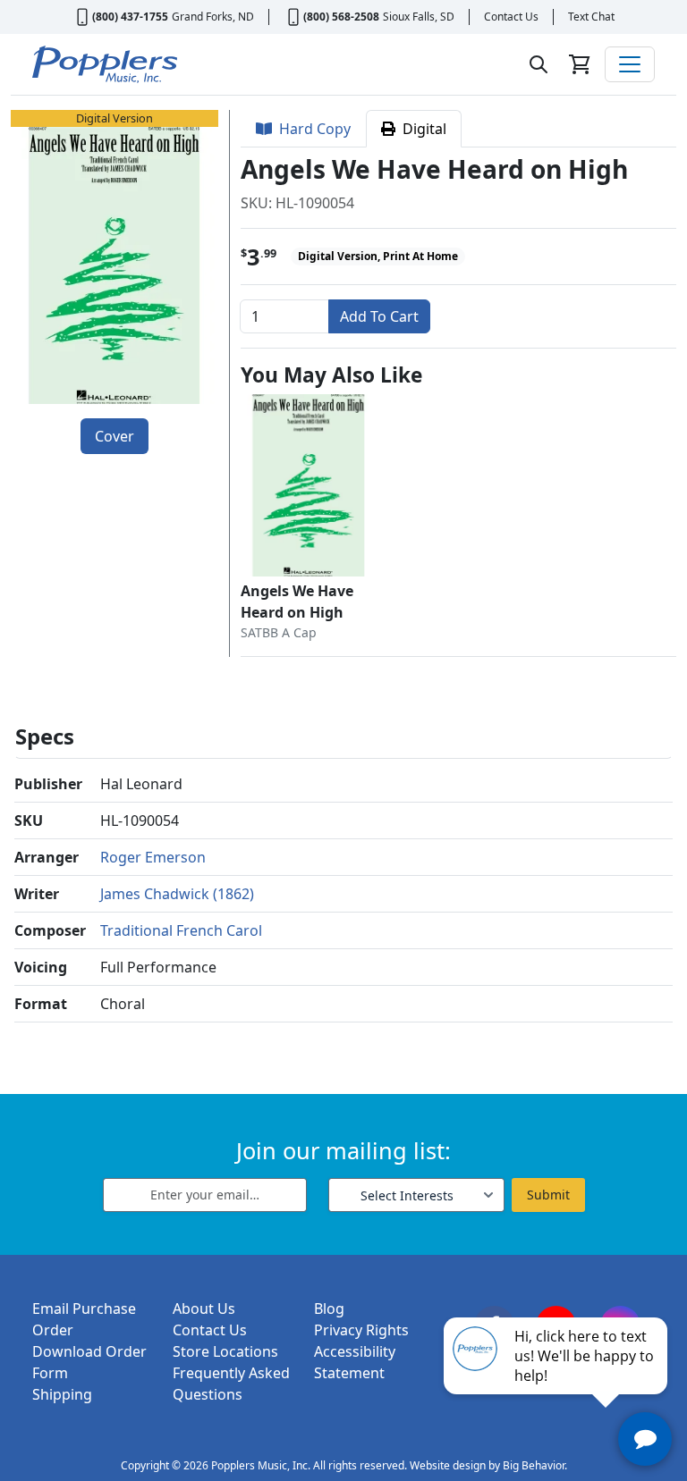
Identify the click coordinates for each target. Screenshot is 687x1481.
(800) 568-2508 (341, 16)
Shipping (62, 1394)
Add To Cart (379, 316)
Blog (329, 1308)
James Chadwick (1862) (177, 894)
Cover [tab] (114, 436)
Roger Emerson (153, 857)
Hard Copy (311, 129)
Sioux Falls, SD (418, 16)
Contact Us (511, 16)
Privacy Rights (361, 1330)
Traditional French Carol (181, 930)
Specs (44, 736)
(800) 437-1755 (130, 16)
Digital (420, 129)
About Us (204, 1308)
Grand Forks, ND (213, 16)
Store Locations (225, 1351)
